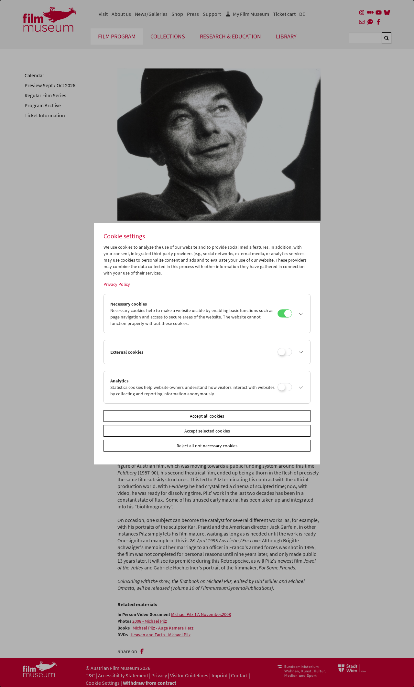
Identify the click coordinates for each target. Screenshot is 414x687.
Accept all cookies (207, 416)
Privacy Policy (117, 284)
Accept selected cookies (207, 431)
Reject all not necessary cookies (207, 446)
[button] (299, 313)
